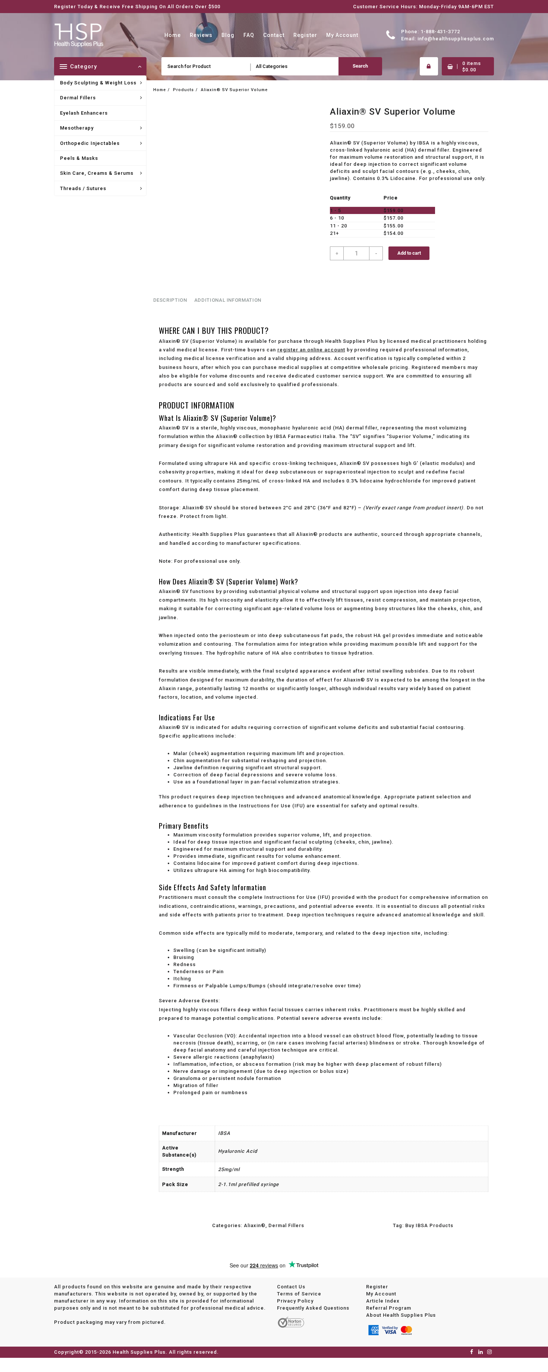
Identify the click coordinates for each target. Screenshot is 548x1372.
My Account (381, 1294)
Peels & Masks (79, 158)
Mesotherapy (77, 128)
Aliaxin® (254, 1225)
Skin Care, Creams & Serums (96, 173)
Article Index (383, 1301)
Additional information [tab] (227, 300)
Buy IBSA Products (429, 1225)
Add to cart (409, 253)
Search (360, 66)
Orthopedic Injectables (90, 143)
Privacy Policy (295, 1301)
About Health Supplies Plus (401, 1315)
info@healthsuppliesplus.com (456, 38)
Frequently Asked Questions (313, 1308)
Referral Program (388, 1308)
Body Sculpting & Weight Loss (98, 83)
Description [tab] (170, 300)
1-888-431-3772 (440, 31)
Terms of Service (299, 1294)
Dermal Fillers (78, 97)
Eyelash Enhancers (84, 113)
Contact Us (291, 1286)
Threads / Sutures (83, 188)
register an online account (311, 350)
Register (377, 1286)
